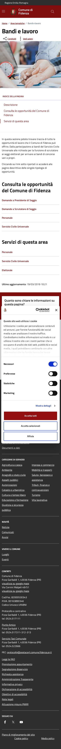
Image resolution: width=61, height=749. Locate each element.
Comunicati (8, 532)
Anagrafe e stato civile (14, 475)
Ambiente (7, 470)
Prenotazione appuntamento (17, 664)
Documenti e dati (11, 448)
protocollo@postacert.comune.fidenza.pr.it (29, 652)
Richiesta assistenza (12, 674)
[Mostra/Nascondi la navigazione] (3, 11)
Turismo (36, 495)
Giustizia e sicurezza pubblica (12, 507)
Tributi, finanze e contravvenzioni (41, 487)
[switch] (52, 373)
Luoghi (5, 554)
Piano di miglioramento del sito (18, 734)
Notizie (5, 527)
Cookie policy (21, 738)
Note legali (7, 699)
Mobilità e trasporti (42, 470)
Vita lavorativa (39, 500)
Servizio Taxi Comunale (14, 638)
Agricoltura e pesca (12, 465)
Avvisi (5, 537)
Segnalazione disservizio (15, 669)
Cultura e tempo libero (14, 495)
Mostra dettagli (43, 406)
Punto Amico (8, 625)
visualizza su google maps (15, 583)
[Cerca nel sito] (52, 11)
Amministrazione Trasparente (17, 679)
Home (4, 23)
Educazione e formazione (15, 500)
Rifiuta (30, 436)
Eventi (5, 559)
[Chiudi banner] (56, 310)
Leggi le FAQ (8, 659)
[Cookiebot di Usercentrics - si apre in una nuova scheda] (37, 310)
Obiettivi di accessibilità (14, 694)
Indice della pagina (13, 96)
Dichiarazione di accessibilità (17, 689)
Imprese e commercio (43, 465)
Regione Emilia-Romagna (16, 2)
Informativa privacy (12, 684)
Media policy (47, 738)
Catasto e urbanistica (13, 490)
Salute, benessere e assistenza (42, 477)
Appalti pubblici (10, 480)
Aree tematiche (17, 23)
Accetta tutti (30, 416)
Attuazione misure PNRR (15, 704)
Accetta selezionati (30, 426)
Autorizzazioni (9, 485)
